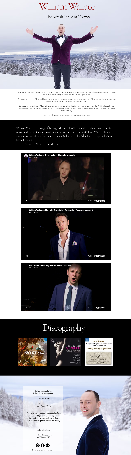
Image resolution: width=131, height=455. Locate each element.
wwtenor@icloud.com (43, 435)
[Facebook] (43, 445)
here (88, 115)
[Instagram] (38, 445)
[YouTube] (48, 445)
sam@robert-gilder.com (43, 403)
